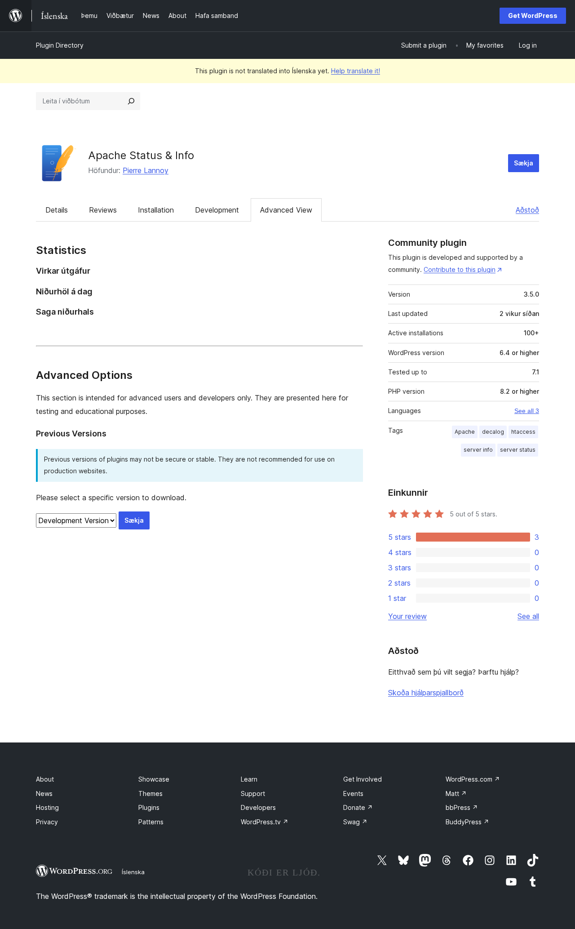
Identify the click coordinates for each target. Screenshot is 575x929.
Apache (465, 431)
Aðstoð (527, 209)
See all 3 (526, 410)
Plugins (148, 807)
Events (353, 793)
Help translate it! (355, 71)
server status (517, 449)
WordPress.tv (264, 822)
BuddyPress (467, 822)
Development (217, 209)
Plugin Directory (60, 45)
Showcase (153, 779)
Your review (407, 616)
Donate (358, 807)
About (45, 779)
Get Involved (362, 779)
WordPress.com (473, 779)
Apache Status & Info (141, 155)
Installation (156, 209)
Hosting (47, 807)
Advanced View (286, 209)
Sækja (523, 163)
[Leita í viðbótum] (131, 101)
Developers (258, 807)
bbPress (462, 807)
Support (253, 793)
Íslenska (133, 872)
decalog (493, 431)
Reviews (103, 209)
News (44, 793)
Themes (150, 793)
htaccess (523, 431)
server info (478, 449)
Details (56, 209)
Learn (249, 779)
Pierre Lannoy (145, 170)
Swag (355, 822)
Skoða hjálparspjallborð (426, 692)
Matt (456, 793)
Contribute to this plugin (459, 269)
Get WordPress (532, 15)
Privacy (47, 822)
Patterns (151, 822)
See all (528, 616)
